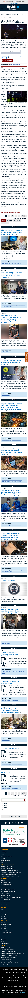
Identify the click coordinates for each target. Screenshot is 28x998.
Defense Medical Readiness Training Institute (9, 879)
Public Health (14, 678)
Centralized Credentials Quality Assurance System (10, 690)
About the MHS (4, 858)
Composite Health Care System (10, 757)
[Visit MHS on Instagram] (6, 833)
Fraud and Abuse (6, 981)
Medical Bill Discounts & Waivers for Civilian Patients (11, 906)
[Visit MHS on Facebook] (12, 833)
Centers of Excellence (5, 902)
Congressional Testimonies (6, 933)
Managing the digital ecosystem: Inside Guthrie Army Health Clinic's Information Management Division (10, 616)
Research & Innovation (16, 272)
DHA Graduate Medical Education (7, 877)
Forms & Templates (4, 939)
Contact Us (3, 871)
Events (5, 815)
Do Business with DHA (5, 970)
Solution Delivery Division (17, 709)
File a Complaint (4, 973)
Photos (5, 817)
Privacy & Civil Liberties (5, 908)
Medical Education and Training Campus (8, 883)
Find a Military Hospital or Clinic (7, 958)
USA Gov (6, 989)
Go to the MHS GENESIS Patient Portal (8, 960)
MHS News (3, 916)
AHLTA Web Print (6, 781)
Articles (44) (9, 228)
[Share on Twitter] (4, 59)
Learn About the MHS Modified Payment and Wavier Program (12, 962)
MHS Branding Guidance (5, 869)
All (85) (3, 228)
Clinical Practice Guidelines (6, 931)
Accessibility (15, 981)
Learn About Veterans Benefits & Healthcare (9, 964)
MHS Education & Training (7, 873)
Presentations (3, 946)
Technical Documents (5, 952)
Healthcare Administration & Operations (8, 898)
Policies (2, 945)
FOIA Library (3, 937)
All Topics (3, 889)
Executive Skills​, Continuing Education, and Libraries (11, 881)
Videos (5, 821)
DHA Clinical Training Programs (7, 875)
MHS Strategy (3, 863)
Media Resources (4, 927)
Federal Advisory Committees (6, 865)
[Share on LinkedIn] (6, 59)
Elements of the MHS (5, 862)
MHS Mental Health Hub (5, 895)
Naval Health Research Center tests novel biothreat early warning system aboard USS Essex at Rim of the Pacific (10, 283)
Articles (5, 813)
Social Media (3, 925)
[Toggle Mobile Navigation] (2, 7)
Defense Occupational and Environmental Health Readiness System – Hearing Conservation (10, 660)
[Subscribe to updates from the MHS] (21, 833)
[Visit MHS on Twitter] (15, 833)
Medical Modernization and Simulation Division (10, 885)
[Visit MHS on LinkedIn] (9, 833)
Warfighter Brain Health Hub (6, 893)
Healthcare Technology (15, 65)
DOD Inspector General (7, 984)
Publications (3, 948)
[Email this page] (8, 59)
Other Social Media (8, 61)
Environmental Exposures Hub (7, 896)
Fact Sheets (3, 935)
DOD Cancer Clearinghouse (6, 891)
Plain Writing (18, 986)
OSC (20, 989)
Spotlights (6, 819)
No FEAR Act (21, 978)
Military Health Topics (6, 887)
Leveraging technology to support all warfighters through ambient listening (11, 370)
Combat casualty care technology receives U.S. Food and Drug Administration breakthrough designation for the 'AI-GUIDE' (11, 542)
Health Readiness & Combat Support (9, 313)
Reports (2, 950)
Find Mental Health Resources (6, 968)
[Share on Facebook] (2, 59)
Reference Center (5, 930)
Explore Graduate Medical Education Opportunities (10, 971)
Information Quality (19, 984)
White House (13, 989)
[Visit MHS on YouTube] (18, 833)
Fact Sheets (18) (17, 228)
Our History (3, 867)
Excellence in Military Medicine (7, 577)
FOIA (22, 981)
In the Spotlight (4, 923)
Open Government (8, 986)
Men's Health (3, 912)
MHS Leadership (4, 860)
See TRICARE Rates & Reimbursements (8, 966)
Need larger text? (7, 17)
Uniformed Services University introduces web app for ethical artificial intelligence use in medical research (10, 458)
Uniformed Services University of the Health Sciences (12, 486)
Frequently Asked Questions (6, 941)
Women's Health (4, 913)
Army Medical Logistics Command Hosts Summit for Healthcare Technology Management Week (11, 719)
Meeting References (5, 943)
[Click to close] (26, 354)
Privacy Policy (12, 978)
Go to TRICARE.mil (4, 956)
